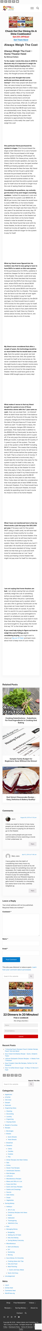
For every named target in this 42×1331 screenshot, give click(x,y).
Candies (10, 1151)
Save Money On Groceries (15, 1258)
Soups (8, 1197)
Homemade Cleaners (13, 1170)
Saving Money (9, 1203)
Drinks (8, 1165)
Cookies (10, 1154)
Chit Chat (8, 1100)
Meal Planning (12, 1266)
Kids (7, 1226)
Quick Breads (12, 1137)
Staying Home (11, 1122)
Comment (6, 912)
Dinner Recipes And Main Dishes (17, 1160)
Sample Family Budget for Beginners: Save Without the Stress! (21, 760)
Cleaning (9, 1111)
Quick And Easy (13, 1273)
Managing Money (12, 1229)
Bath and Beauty (13, 1247)
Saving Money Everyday (16, 1240)
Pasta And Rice (11, 1184)
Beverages (9, 1131)
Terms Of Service (27, 1327)
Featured (8, 1105)
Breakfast (9, 1143)
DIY (9, 1249)
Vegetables (10, 1200)
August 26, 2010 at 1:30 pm (28, 817)
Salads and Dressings (13, 1189)
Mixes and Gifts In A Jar (14, 1181)
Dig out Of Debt (18, 638)
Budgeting (11, 1232)
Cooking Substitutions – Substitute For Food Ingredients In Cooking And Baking (21, 720)
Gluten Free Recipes (13, 1168)
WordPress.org (10, 1293)
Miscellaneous (11, 1243)
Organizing (9, 1119)
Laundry (9, 1116)
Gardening (11, 1252)
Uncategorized (10, 1276)
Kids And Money (13, 1237)
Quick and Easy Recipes (14, 1187)
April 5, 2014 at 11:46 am (29, 854)
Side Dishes (10, 1195)
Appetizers (8, 1094)
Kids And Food (12, 1264)
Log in (7, 1285)
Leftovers (9, 1176)
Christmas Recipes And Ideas (17, 1212)
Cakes (10, 1148)
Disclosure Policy (14, 1327)
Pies (9, 1157)
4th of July (11, 1210)
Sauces (8, 1192)
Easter (10, 1215)
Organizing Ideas (10, 1108)
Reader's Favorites (11, 1125)
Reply (32, 844)
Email (5, 949)
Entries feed (9, 1288)
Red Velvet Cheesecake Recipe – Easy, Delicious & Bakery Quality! (21, 798)
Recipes (7, 1128)
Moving (10, 1255)
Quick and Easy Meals (16, 1270)
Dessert (7, 1102)
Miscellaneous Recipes (13, 1178)
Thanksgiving (12, 1220)
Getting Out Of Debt (14, 1235)
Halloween (11, 1218)
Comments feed (10, 1290)
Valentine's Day (13, 1223)
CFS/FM (7, 1097)
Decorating (10, 1114)
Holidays (9, 1206)
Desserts (9, 1145)
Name (5, 939)
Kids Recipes (10, 1173)
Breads (8, 1133)
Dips (7, 1162)
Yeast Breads (12, 1139)
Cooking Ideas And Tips (15, 1261)
